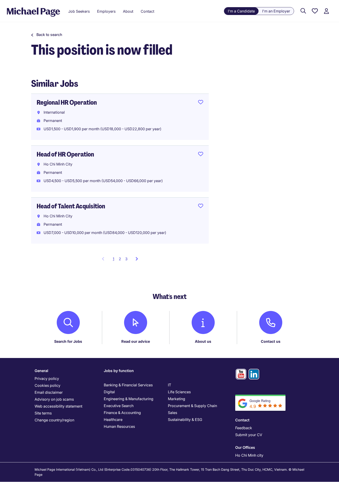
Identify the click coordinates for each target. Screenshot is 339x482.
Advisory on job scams (54, 399)
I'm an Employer (276, 11)
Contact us (270, 341)
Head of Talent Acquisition (71, 206)
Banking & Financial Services (128, 385)
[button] (46, 34)
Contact (242, 420)
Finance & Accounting (122, 412)
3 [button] (126, 259)
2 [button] (120, 259)
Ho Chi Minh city (249, 455)
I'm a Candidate (241, 11)
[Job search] (303, 11)
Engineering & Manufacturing (128, 398)
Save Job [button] (200, 103)
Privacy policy (47, 378)
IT (169, 385)
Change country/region (54, 420)
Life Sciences (179, 392)
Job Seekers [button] (79, 11)
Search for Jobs (68, 341)
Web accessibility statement (58, 406)
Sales (172, 412)
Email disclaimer (49, 392)
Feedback (243, 428)
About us (203, 341)
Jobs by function (119, 370)
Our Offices (245, 447)
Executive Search (119, 405)
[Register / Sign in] (326, 11)
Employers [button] (106, 11)
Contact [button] (147, 11)
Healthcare (113, 419)
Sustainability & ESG (185, 419)
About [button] (128, 11)
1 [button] (115, 260)
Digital (109, 392)
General (41, 370)
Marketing (176, 398)
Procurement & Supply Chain (192, 405)
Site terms (43, 413)
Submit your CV (248, 434)
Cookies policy (47, 385)
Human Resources (119, 426)
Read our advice (135, 341)
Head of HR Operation (65, 154)
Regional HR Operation (67, 102)
